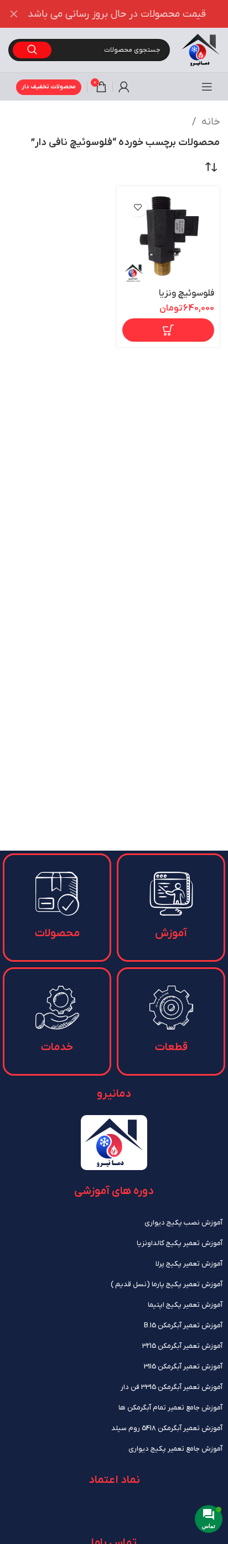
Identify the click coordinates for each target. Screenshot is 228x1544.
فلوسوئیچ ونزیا (186, 293)
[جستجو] (32, 50)
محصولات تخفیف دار (49, 87)
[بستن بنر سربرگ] (14, 14)
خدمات (57, 1047)
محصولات (57, 933)
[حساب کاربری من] (124, 87)
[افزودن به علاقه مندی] (137, 207)
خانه (209, 122)
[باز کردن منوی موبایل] (207, 87)
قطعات (171, 1047)
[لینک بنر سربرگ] (130, 14)
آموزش (171, 933)
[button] (168, 330)
